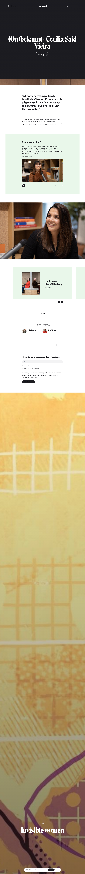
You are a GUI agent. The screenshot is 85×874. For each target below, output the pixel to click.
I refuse (57, 869)
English (31, 368)
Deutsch (25, 368)
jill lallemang (25, 344)
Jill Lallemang (40, 52)
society (59, 344)
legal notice (33, 377)
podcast (54, 344)
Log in (67, 6)
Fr (17, 6)
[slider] (40, 185)
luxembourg (48, 344)
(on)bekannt (32, 344)
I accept (51, 869)
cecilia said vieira (40, 344)
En (15, 6)
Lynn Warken (46, 52)
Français (37, 368)
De (13, 6)
